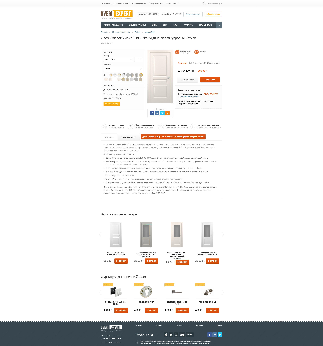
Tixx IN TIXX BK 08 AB (207, 302)
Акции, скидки (214, 14)
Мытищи (139, 326)
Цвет (175, 25)
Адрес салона (171, 3)
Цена (165, 25)
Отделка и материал (137, 25)
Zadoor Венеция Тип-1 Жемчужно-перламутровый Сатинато (176, 255)
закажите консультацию (190, 96)
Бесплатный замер (111, 104)
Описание (109, 137)
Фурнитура (188, 25)
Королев (159, 326)
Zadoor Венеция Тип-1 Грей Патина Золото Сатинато (146, 255)
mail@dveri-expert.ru (113, 343)
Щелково (199, 326)
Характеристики (129, 137)
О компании (105, 3)
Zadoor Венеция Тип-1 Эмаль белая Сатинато (207, 254)
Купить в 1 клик (187, 79)
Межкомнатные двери (113, 25)
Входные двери (205, 25)
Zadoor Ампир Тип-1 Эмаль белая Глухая (116, 254)
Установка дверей (139, 3)
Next (223, 234)
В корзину (210, 79)
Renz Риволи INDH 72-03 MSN (177, 303)
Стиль (154, 25)
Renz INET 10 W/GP (146, 302)
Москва (219, 326)
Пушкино (179, 326)
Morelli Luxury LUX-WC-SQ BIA (115, 303)
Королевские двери (112, 327)
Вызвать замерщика (193, 14)
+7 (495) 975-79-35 (170, 14)
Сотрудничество (156, 3)
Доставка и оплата (121, 3)
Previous (100, 234)
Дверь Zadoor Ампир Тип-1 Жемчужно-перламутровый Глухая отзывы (173, 137)
